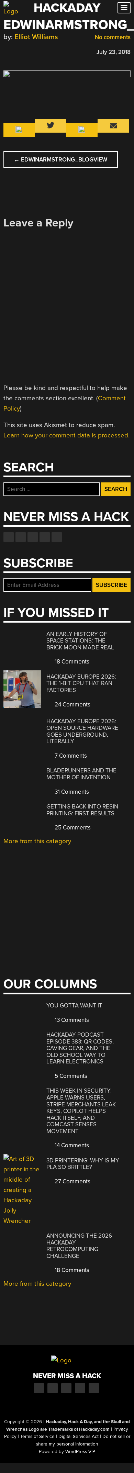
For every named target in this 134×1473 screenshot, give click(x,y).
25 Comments (72, 827)
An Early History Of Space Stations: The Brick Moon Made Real (80, 641)
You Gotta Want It (74, 1005)
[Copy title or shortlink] (46, 51)
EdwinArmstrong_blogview (60, 159)
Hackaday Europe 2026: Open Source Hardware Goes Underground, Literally (82, 731)
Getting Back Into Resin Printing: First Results (82, 810)
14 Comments (71, 1145)
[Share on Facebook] (6, 51)
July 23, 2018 (114, 52)
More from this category (37, 841)
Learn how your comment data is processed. (66, 435)
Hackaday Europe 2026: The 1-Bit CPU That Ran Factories (81, 683)
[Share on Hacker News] (26, 51)
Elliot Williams (36, 37)
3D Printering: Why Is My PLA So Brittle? (82, 1164)
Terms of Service (37, 1436)
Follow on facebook (8, 537)
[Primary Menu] (124, 7)
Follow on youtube (32, 537)
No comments (112, 37)
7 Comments (70, 755)
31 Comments (71, 791)
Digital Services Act (78, 1436)
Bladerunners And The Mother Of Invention (81, 774)
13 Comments (71, 1020)
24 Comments (71, 704)
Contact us (57, 537)
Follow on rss (45, 537)
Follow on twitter (20, 537)
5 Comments (70, 1076)
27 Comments (71, 1181)
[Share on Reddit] (36, 51)
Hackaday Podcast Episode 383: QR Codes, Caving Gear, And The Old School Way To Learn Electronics (80, 1048)
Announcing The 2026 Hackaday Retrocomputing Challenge (79, 1246)
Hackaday (67, 7)
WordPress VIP (80, 1451)
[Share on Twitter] (16, 51)
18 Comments (71, 661)
